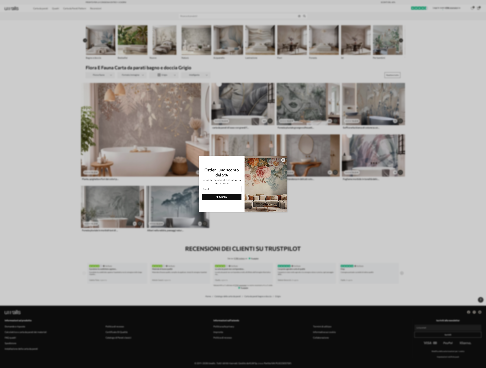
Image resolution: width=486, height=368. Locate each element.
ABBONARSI (221, 197)
